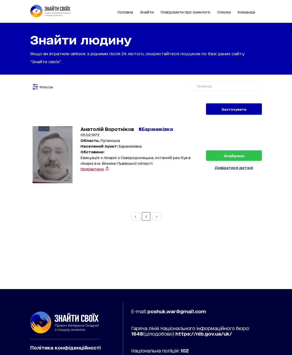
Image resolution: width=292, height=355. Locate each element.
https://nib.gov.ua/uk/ (203, 333)
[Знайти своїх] (50, 16)
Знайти (147, 12)
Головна (125, 12)
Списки (224, 12)
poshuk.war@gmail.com (176, 311)
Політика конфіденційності (65, 347)
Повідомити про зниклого (185, 12)
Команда (246, 12)
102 (184, 350)
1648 (137, 333)
